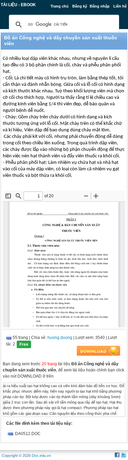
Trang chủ (60, 6)
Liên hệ (120, 6)
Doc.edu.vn (41, 456)
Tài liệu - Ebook (18, 4)
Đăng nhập (100, 6)
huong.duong (59, 337)
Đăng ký (79, 6)
